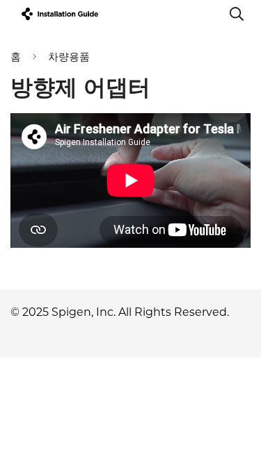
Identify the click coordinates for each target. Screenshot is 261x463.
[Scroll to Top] (236, 389)
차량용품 (69, 56)
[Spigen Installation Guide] (60, 14)
